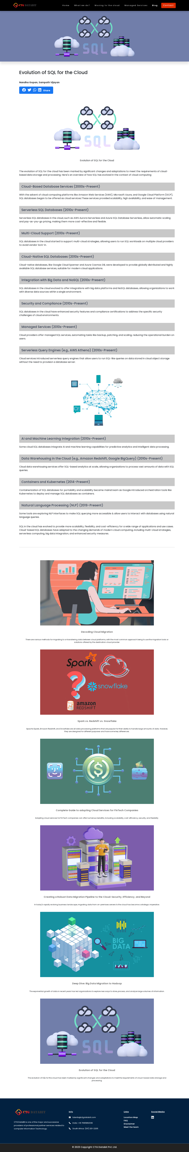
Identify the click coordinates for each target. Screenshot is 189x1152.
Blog (155, 5)
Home (65, 5)
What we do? (82, 5)
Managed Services (136, 5)
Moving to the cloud (107, 5)
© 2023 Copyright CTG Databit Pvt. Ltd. (94, 1147)
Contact (168, 5)
